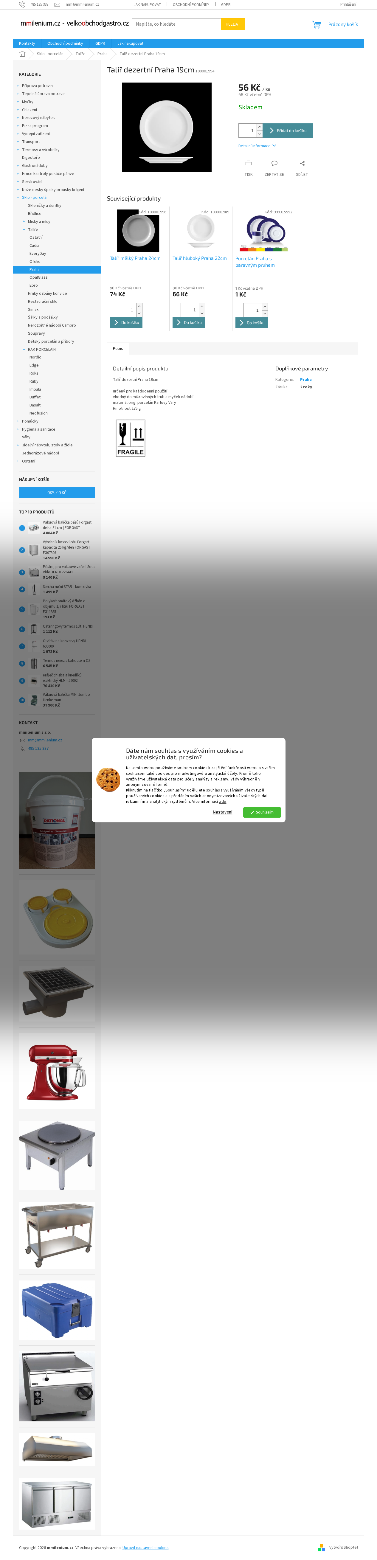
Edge (34, 365)
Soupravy (36, 333)
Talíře (33, 230)
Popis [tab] (118, 349)
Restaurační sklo (43, 302)
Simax (33, 310)
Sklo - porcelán (35, 198)
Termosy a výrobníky (41, 150)
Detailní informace (254, 146)
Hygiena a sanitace (38, 429)
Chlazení (29, 110)
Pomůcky (30, 421)
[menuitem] (27, 43)
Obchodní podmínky (191, 4)
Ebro (34, 285)
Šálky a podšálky (43, 317)
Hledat (233, 24)
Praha (35, 270)
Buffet (35, 397)
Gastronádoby (35, 166)
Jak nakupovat (147, 4)
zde (222, 801)
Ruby (34, 381)
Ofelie (35, 262)
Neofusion (39, 413)
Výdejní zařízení (36, 134)
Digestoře (31, 158)
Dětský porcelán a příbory (51, 341)
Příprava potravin (37, 86)
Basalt (35, 405)
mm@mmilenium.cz (45, 740)
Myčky (27, 102)
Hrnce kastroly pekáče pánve (48, 174)
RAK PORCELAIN (42, 350)
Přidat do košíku (292, 130)
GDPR (226, 4)
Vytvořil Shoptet (343, 1548)
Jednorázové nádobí (40, 453)
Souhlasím (265, 812)
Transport (31, 142)
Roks (34, 373)
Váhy (26, 437)
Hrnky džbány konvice (47, 294)
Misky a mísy (39, 222)
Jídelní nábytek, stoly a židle (47, 445)
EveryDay (38, 254)
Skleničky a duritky (44, 206)
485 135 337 (38, 749)
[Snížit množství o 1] (260, 134)
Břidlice (34, 214)
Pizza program (35, 126)
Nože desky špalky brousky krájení (53, 190)
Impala (35, 389)
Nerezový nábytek (38, 118)
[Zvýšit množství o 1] (260, 127)
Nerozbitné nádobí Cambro (52, 325)
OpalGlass (39, 277)
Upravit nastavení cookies (145, 1548)
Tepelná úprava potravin (44, 94)
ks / (56, 492)
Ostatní (36, 237)
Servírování (32, 182)
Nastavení (222, 812)
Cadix (34, 246)
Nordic (35, 357)
